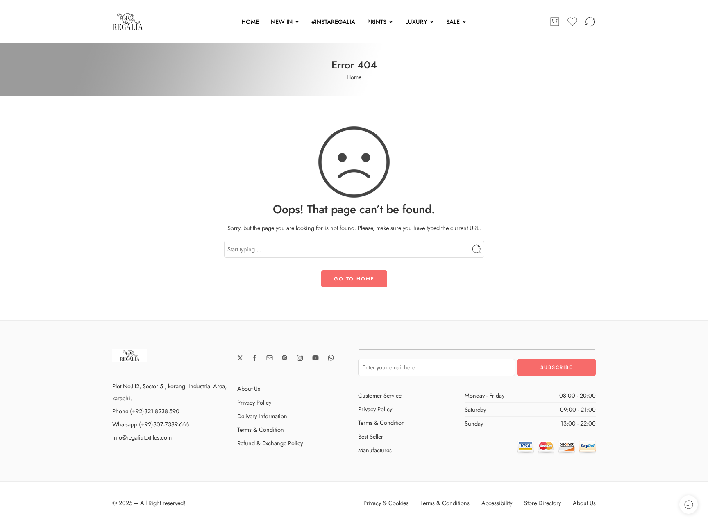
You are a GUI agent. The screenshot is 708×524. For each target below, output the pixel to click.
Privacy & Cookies (385, 503)
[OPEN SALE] (464, 21)
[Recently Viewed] (688, 504)
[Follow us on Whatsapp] (330, 357)
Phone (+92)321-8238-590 (145, 411)
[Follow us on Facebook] (254, 358)
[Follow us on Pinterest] (284, 358)
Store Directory (542, 503)
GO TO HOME (354, 279)
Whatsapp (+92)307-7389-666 (150, 424)
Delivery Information (262, 416)
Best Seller (370, 436)
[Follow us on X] (240, 358)
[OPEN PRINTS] (390, 21)
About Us (248, 388)
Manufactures (375, 450)
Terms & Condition (260, 429)
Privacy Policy (254, 402)
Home (354, 77)
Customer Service (380, 395)
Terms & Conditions (445, 503)
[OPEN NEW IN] (297, 21)
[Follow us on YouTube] (315, 358)
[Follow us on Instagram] (300, 358)
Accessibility (496, 503)
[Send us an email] (269, 358)
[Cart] (554, 21)
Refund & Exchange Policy (270, 443)
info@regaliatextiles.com (142, 437)
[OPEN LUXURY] (431, 21)
